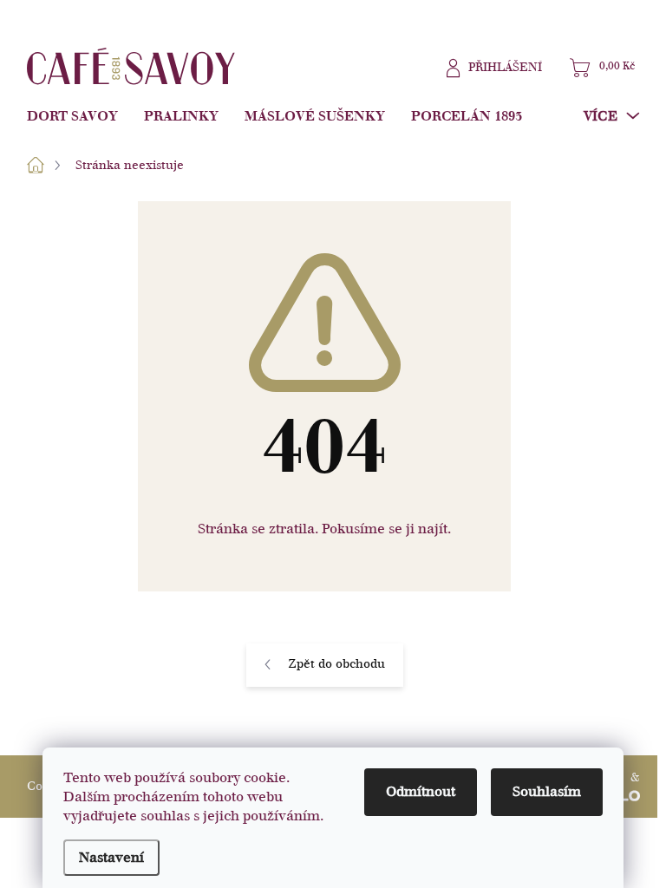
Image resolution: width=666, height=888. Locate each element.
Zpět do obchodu (336, 663)
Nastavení (111, 857)
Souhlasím (547, 791)
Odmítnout (420, 791)
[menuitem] (79, 116)
